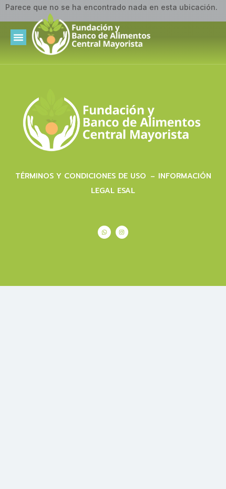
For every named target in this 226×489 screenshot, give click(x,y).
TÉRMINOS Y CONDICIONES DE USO (82, 176)
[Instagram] (122, 232)
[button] (18, 37)
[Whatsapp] (104, 232)
